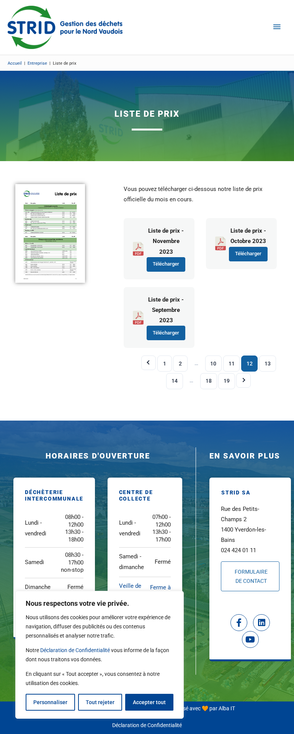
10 (213, 363)
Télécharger (166, 264)
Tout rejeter (100, 702)
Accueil (15, 63)
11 (232, 363)
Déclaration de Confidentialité (75, 650)
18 (209, 381)
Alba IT (227, 708)
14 (175, 381)
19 (227, 381)
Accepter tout (149, 702)
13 (268, 363)
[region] (99, 655)
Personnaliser (50, 702)
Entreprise (37, 63)
